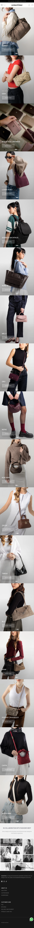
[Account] (29, 5)
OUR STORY (4, 890)
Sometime (6, 922)
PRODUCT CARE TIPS (6, 911)
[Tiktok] (6, 881)
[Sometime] (17, 5)
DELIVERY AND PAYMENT (7, 909)
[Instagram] (4, 881)
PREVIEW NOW (8, 51)
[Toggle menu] (1, 5)
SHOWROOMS (4, 895)
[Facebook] (1, 881)
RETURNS (3, 907)
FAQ (2, 904)
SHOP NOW (8, 97)
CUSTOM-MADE (5, 893)
